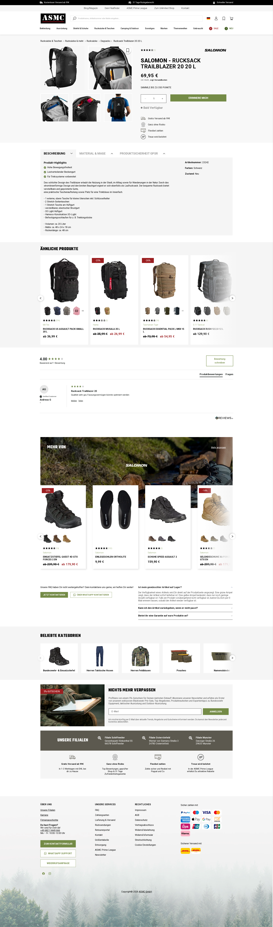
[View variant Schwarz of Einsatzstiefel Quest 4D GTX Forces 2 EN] (47, 538)
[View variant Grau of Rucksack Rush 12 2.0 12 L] (197, 310)
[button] (40, 298)
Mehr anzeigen (218, 447)
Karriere (44, 815)
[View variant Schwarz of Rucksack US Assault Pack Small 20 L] (47, 310)
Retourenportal (102, 830)
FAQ (97, 810)
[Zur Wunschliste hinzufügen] (127, 50)
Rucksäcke (92, 41)
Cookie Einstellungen (145, 845)
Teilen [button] (80, 401)
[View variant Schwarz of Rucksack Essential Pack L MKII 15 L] (176, 310)
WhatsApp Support (60, 853)
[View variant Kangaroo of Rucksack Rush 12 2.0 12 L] (217, 310)
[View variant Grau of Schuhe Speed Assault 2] (162, 538)
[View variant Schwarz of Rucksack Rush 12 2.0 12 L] (207, 310)
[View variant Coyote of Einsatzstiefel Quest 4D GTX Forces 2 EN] (66, 538)
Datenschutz (141, 820)
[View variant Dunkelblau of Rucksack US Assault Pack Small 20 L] (57, 310)
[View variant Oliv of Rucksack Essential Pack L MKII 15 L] (166, 310)
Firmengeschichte (49, 820)
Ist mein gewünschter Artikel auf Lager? (160, 587)
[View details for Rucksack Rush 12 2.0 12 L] (214, 280)
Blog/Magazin (91, 8)
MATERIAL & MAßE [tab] (92, 153)
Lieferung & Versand (105, 820)
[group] (55, 359)
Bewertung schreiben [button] (219, 361)
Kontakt (185, 8)
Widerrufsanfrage (58, 863)
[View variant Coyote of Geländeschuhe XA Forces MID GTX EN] (204, 538)
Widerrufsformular (144, 835)
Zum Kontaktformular (58, 843)
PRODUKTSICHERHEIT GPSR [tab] (139, 153)
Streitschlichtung (143, 840)
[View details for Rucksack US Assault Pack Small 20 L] (64, 280)
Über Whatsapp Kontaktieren (93, 595)
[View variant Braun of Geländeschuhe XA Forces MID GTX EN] (214, 538)
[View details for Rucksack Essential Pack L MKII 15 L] (164, 280)
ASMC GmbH (145, 891)
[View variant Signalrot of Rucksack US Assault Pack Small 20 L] (76, 310)
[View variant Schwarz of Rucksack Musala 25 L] (97, 310)
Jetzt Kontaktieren (54, 595)
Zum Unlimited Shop (164, 8)
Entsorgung (100, 845)
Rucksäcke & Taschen (51, 41)
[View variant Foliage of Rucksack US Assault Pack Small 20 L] (66, 310)
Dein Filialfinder (112, 8)
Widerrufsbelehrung (145, 830)
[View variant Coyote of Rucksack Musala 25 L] (107, 310)
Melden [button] (74, 401)
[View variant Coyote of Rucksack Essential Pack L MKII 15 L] (147, 310)
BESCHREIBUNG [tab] (54, 153)
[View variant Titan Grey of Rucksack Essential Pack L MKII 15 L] (157, 310)
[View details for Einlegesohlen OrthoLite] (115, 509)
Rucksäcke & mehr (74, 41)
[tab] (211, 375)
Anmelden (216, 711)
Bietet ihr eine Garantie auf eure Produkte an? (163, 615)
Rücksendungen (103, 825)
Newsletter (100, 855)
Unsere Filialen (47, 810)
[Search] (74, 18)
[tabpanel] (136, 196)
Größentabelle (102, 840)
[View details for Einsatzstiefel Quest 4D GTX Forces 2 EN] (63, 509)
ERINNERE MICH (198, 97)
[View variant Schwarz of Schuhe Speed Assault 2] (171, 538)
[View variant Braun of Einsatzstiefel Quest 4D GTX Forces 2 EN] (57, 538)
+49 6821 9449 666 (50, 830)
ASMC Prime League (137, 8)
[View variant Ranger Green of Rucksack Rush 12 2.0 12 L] (226, 310)
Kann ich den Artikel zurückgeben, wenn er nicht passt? (168, 608)
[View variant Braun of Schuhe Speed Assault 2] (152, 538)
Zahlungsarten (102, 815)
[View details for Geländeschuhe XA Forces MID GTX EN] (220, 509)
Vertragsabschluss (144, 825)
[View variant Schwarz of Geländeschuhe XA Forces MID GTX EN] (223, 538)
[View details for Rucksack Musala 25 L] (114, 280)
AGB (137, 815)
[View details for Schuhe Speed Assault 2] (168, 509)
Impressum (140, 810)
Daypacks (105, 41)
